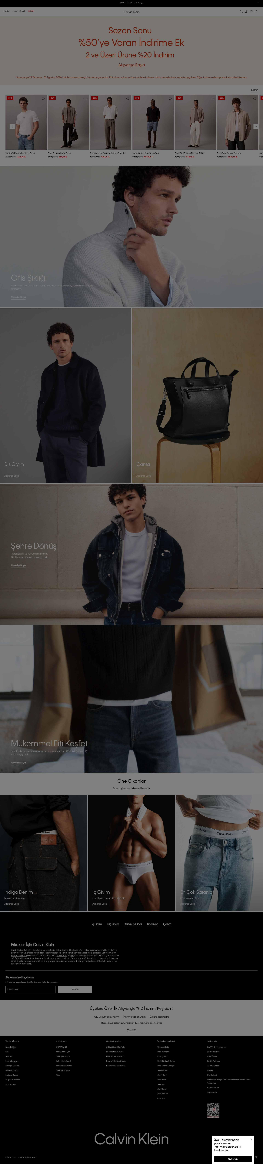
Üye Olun (233, 1158)
